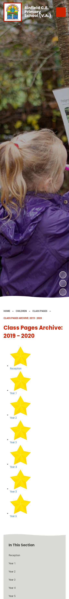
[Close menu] (61, 12)
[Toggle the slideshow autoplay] (62, 292)
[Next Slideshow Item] (62, 274)
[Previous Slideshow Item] (62, 283)
